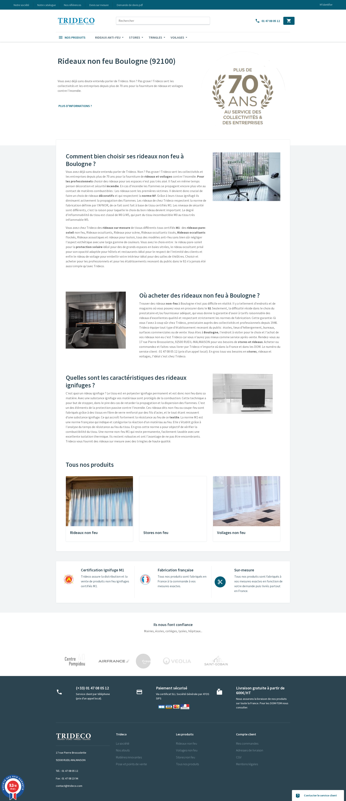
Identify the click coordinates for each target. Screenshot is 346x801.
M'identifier (326, 4)
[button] (72, 37)
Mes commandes (247, 743)
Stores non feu (185, 757)
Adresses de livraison (249, 750)
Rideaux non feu (186, 743)
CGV (238, 757)
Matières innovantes (129, 757)
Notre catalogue (46, 5)
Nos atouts (123, 750)
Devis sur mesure (99, 5)
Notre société (21, 5)
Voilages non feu (186, 750)
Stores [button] (135, 37)
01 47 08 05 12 (267, 20)
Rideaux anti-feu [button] (108, 37)
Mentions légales (247, 764)
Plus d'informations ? (77, 105)
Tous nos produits (187, 764)
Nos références (72, 5)
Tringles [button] (156, 37)
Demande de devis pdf (130, 5)
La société (122, 743)
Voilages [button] (178, 37)
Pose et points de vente (131, 764)
